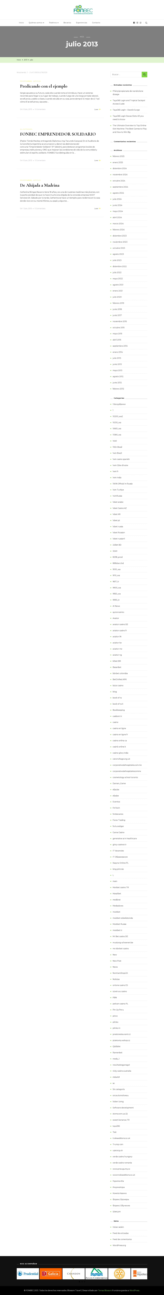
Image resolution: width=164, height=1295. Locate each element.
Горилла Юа (118, 1181)
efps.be (116, 790)
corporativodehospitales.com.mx (127, 765)
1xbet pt (116, 520)
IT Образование (120, 857)
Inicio (21, 23)
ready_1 (116, 1059)
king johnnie (118, 869)
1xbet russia (118, 526)
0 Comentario (40, 109)
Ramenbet (117, 1053)
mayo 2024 (118, 211)
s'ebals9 (116, 1077)
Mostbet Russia (119, 924)
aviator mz (117, 649)
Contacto (96, 23)
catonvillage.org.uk (121, 759)
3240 (115, 551)
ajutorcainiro (118, 612)
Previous (13, 1273)
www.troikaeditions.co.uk (124, 1175)
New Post (117, 961)
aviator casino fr (120, 630)
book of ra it (118, 704)
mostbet (116, 912)
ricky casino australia (122, 1071)
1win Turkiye (118, 490)
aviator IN (117, 637)
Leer (96, 109)
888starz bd (118, 563)
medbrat (117, 900)
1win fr (115, 471)
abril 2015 (117, 340)
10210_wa (117, 422)
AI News (116, 606)
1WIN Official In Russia (123, 484)
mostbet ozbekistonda (123, 918)
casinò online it (119, 747)
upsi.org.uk (118, 1150)
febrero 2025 (118, 156)
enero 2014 (118, 352)
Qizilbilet (116, 1046)
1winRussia (117, 496)
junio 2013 (117, 364)
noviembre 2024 (120, 175)
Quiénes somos (35, 23)
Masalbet (117, 894)
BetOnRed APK (120, 679)
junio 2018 (117, 309)
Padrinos (53, 23)
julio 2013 (117, 358)
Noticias (36, 81)
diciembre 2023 (120, 236)
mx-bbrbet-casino (121, 949)
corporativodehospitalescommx (127, 771)
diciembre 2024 (120, 168)
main (115, 881)
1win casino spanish (121, 459)
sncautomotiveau (121, 1095)
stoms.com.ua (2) (120, 1114)
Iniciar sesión (118, 1227)
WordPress (134, 1290)
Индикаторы (119, 1187)
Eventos (116, 802)
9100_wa (116, 569)
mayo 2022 (118, 279)
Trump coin (118, 1144)
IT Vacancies (118, 851)
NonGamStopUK (120, 973)
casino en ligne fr (120, 734)
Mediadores (118, 906)
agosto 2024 (118, 193)
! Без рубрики (119, 404)
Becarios (67, 23)
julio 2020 (117, 297)
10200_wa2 (118, 416)
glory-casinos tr (119, 845)
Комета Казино (120, 1193)
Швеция (117, 1212)
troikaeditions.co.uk (121, 1138)
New (115, 955)
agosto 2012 (118, 376)
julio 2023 (117, 260)
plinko (115, 1022)
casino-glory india (120, 753)
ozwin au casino (120, 991)
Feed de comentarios (122, 1239)
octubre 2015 (119, 328)
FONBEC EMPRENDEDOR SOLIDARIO (58, 134)
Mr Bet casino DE (120, 936)
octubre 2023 (119, 248)
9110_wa (116, 575)
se (114, 1083)
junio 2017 (117, 315)
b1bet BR (117, 661)
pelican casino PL (120, 1004)
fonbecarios (26, 81)
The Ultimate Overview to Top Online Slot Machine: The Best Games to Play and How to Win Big (130, 128)
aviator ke (117, 643)
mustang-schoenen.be (123, 943)
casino (115, 722)
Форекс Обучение (121, 1206)
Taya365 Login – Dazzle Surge (126, 110)
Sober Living (118, 1102)
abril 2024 (117, 217)
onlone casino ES (120, 985)
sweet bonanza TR (121, 1120)
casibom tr (117, 716)
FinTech (116, 808)
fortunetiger (118, 826)
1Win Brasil (117, 447)
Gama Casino (118, 832)
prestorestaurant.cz (122, 1034)
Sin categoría (26, 129)
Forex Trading (119, 820)
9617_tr (116, 582)
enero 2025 (118, 162)
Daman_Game (119, 783)
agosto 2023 (118, 254)
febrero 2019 (118, 303)
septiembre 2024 (120, 187)
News (115, 967)
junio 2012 (117, 383)
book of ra (117, 698)
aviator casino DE (120, 624)
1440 (115, 441)
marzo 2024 (118, 224)
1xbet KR (116, 514)
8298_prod (118, 557)
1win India (117, 478)
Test (114, 1132)
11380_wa (117, 435)
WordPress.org (119, 1245)
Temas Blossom (105, 1290)
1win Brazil (117, 453)
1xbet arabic (118, 502)
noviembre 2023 (120, 242)
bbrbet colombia (120, 673)
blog (115, 692)
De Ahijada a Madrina (39, 185)
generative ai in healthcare (125, 839)
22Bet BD (117, 545)
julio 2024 (117, 199)
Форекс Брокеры (121, 1199)
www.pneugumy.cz (121, 1169)
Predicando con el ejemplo (43, 86)
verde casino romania (122, 1163)
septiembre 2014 (120, 346)
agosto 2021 (118, 285)
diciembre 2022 (120, 266)
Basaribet (117, 667)
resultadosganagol (121, 1065)
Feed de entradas (121, 1233)
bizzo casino (118, 686)
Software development (123, 1108)
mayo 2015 (117, 334)
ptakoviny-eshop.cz (121, 1040)
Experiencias (81, 23)
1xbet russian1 (119, 539)
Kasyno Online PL (120, 863)
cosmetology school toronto (125, 777)
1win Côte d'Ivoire (120, 465)
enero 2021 (118, 291)
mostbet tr (117, 930)
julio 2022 (117, 272)
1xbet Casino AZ (120, 508)
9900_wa (117, 588)
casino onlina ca (120, 741)
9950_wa (117, 594)
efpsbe (116, 796)
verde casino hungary (122, 1157)
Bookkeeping (119, 710)
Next (151, 1273)
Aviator (116, 618)
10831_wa (117, 429)
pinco (115, 1016)
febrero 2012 (118, 389)
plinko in (116, 1028)
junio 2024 (117, 205)
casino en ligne (119, 728)
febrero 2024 (119, 230)
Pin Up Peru (118, 1010)
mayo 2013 (117, 370)
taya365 (116, 1126)
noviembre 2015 (120, 321)
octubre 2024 (119, 181)
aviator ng (117, 655)
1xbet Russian (119, 533)
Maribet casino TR (121, 887)
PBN (115, 998)
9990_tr (116, 600)
